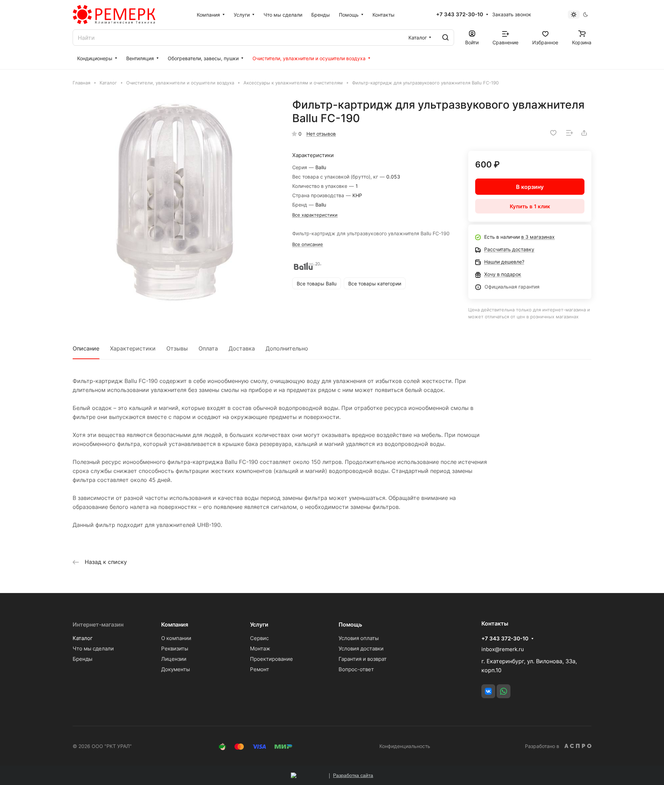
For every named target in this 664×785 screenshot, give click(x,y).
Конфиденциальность (404, 746)
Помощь (350, 624)
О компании (176, 638)
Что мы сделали (93, 648)
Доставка (242, 348)
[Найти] (445, 37)
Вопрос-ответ (356, 669)
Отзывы (177, 348)
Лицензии (173, 659)
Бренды (82, 659)
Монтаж (260, 648)
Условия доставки (361, 648)
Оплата (208, 348)
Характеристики (133, 348)
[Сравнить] (569, 133)
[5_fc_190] (175, 200)
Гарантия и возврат (363, 659)
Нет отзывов (321, 134)
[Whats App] (503, 691)
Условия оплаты (359, 638)
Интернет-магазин (98, 624)
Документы (175, 669)
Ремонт (259, 669)
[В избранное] (553, 133)
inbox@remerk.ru (502, 649)
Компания (174, 624)
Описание (86, 348)
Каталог (83, 638)
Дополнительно (287, 348)
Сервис (259, 638)
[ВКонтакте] (488, 691)
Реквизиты (174, 648)
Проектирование (271, 659)
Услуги (259, 624)
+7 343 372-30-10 (459, 14)
